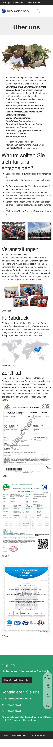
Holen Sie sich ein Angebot (16, 680)
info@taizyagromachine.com (18, 698)
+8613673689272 (13, 704)
